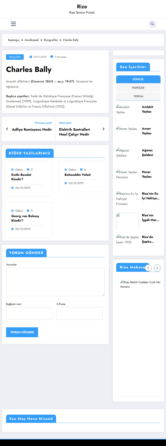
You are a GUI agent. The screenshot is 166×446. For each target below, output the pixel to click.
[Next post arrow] (103, 129)
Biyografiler (15, 57)
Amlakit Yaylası (147, 109)
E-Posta (61, 304)
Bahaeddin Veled (77, 175)
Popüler (138, 88)
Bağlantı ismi (13, 304)
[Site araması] (152, 24)
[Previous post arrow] (7, 129)
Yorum (138, 96)
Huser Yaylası (146, 174)
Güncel (138, 79)
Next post (65, 123)
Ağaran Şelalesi (147, 152)
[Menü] (13, 24)
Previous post (43, 123)
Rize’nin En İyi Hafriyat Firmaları (150, 196)
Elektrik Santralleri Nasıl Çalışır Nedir (74, 132)
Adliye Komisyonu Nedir (32, 129)
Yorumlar (11, 264)
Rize (82, 6)
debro (19, 170)
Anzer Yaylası (146, 131)
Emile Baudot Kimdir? (21, 177)
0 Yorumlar (60, 57)
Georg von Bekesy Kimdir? (25, 218)
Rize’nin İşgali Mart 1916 (149, 217)
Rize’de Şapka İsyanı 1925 (150, 239)
